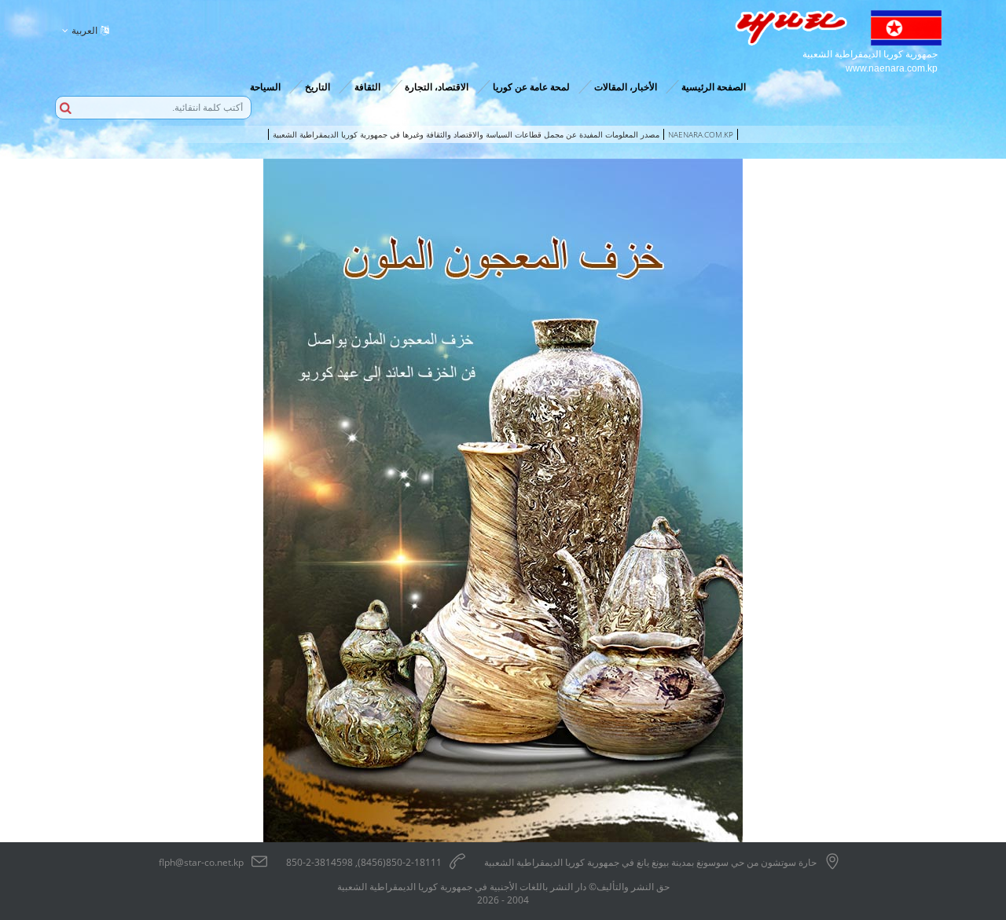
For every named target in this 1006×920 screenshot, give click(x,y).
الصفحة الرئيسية (713, 86)
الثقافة (367, 86)
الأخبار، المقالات (625, 86)
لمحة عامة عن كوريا (531, 86)
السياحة (265, 86)
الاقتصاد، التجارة (436, 86)
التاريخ (317, 86)
